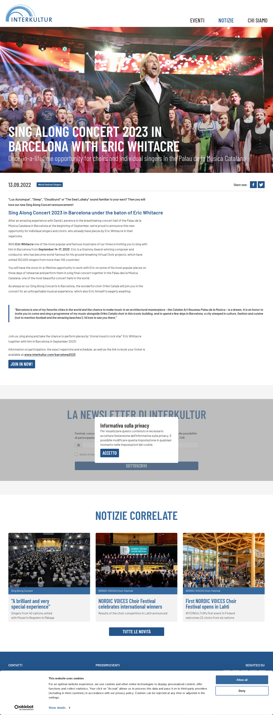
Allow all (242, 679)
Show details (57, 707)
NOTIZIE (226, 20)
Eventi (197, 20)
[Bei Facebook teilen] (253, 184)
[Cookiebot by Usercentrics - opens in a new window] (24, 708)
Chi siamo (257, 20)
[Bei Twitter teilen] (261, 184)
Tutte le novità (137, 631)
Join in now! (22, 364)
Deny (242, 690)
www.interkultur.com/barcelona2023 (49, 354)
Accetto (110, 452)
